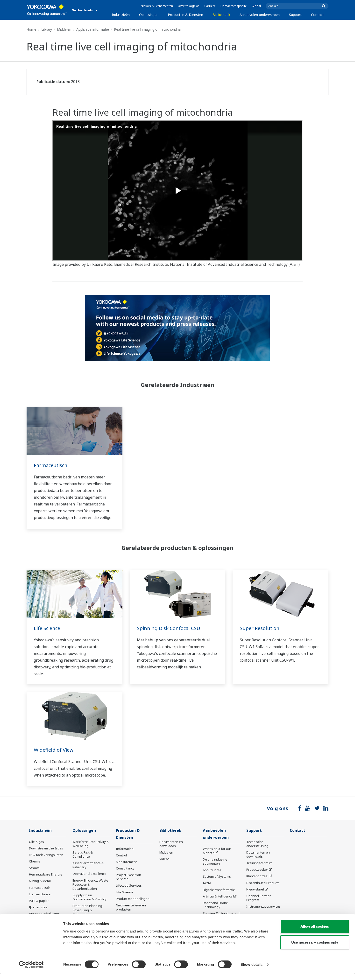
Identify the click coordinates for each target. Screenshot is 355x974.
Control (121, 855)
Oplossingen (148, 14)
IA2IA (207, 883)
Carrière (210, 6)
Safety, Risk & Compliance (82, 854)
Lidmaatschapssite (233, 6)
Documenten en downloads (171, 844)
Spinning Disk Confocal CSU (168, 628)
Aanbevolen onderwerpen (260, 14)
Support (295, 14)
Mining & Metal (40, 881)
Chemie (34, 861)
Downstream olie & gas (46, 848)
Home (31, 29)
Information (125, 849)
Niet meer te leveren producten (131, 907)
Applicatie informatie (92, 29)
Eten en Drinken (40, 894)
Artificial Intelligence (218, 896)
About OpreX (212, 870)
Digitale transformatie (219, 890)
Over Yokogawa (188, 6)
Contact (317, 14)
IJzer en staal (38, 907)
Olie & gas (36, 842)
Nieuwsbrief (255, 889)
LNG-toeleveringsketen (46, 855)
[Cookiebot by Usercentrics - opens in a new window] (31, 964)
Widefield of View (53, 750)
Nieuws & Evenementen (157, 6)
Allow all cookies (314, 926)
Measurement (126, 862)
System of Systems (217, 876)
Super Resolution (259, 628)
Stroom (34, 868)
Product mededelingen (132, 899)
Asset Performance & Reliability (88, 865)
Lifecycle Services (129, 885)
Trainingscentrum (259, 863)
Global (256, 6)
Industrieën (121, 14)
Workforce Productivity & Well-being (90, 844)
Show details (252, 964)
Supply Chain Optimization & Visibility (89, 897)
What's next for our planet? (217, 851)
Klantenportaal (257, 876)
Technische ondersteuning (257, 844)
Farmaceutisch (50, 465)
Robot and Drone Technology (215, 905)
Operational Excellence (89, 873)
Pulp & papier (39, 900)
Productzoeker (257, 869)
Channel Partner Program (258, 898)
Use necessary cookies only (314, 942)
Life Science (47, 628)
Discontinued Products (262, 883)
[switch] (139, 964)
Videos (164, 859)
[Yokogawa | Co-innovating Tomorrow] (47, 10)
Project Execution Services (128, 877)
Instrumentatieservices (263, 906)
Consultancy (125, 868)
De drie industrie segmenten (215, 861)
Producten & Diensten (185, 14)
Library (46, 29)
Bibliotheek (221, 14)
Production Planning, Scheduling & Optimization (87, 910)
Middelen (64, 29)
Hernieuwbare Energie (45, 874)
